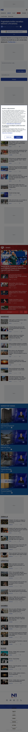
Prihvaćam (18, 137)
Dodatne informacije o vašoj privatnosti (13, 123)
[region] (14, 123)
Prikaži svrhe (8, 137)
